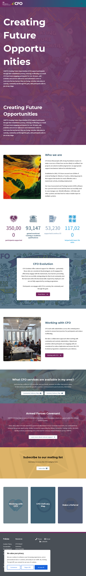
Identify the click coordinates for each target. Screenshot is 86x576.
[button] (54, 355)
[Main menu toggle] (81, 3)
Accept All (41, 567)
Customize (13, 567)
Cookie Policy (7, 544)
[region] (27, 561)
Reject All (27, 567)
